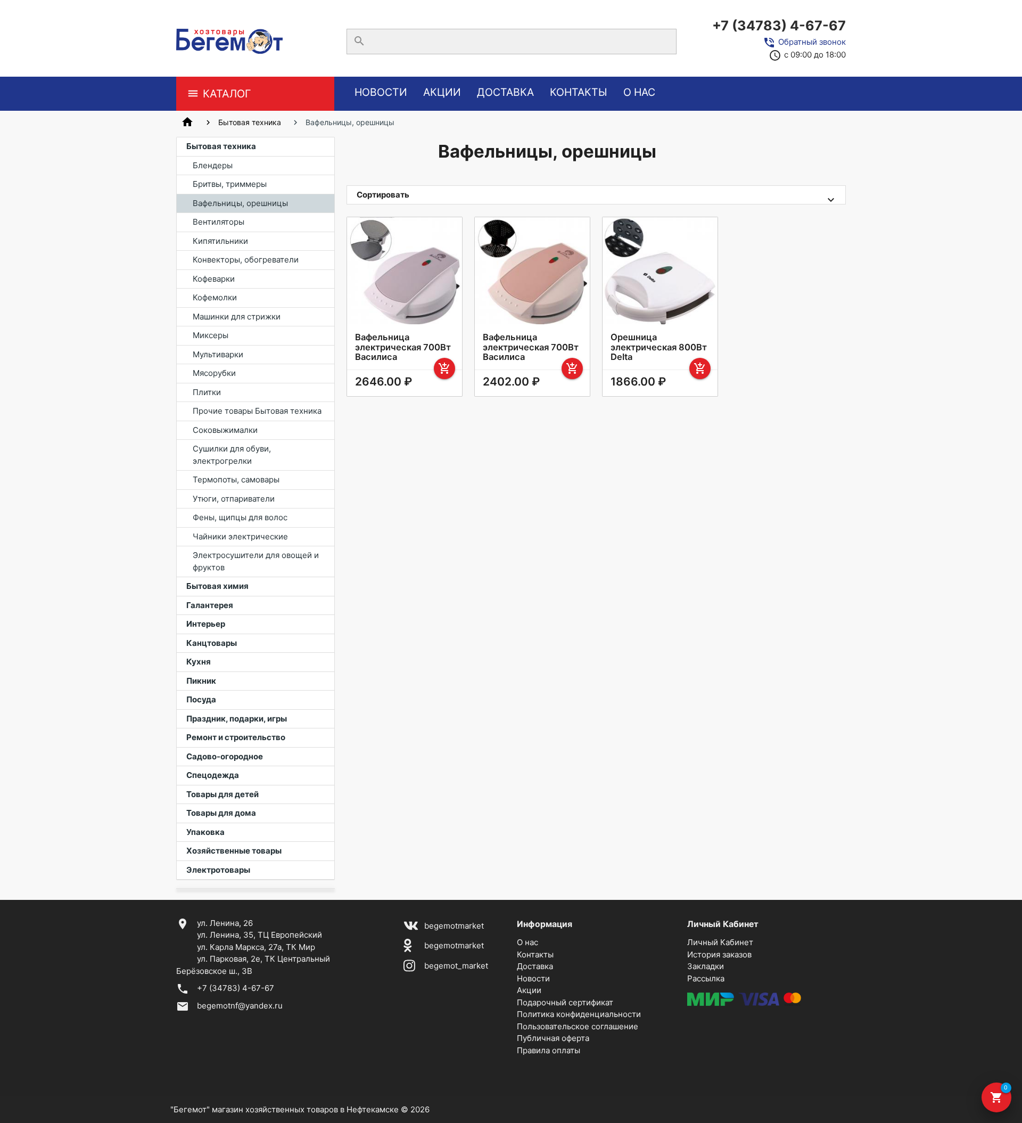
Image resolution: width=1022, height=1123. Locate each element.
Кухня (198, 662)
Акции (442, 92)
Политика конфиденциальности (579, 1014)
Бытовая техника (249, 122)
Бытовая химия (217, 586)
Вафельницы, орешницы (240, 203)
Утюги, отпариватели (234, 499)
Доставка (505, 92)
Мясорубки (214, 373)
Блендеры (213, 165)
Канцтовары (211, 643)
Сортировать (383, 195)
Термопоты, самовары (236, 479)
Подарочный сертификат (565, 1002)
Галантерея (209, 605)
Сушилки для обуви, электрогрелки (232, 455)
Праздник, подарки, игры (236, 719)
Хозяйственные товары (234, 851)
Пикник (201, 681)
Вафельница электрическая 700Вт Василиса (403, 347)
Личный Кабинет (720, 942)
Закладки (705, 966)
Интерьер (205, 624)
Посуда (201, 699)
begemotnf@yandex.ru (240, 1006)
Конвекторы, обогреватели (246, 260)
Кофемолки (215, 297)
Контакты (578, 92)
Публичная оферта (553, 1038)
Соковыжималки (225, 430)
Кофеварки (214, 279)
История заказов (719, 954)
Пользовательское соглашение (577, 1026)
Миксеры (210, 335)
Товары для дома (221, 813)
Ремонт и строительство (235, 737)
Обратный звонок (812, 42)
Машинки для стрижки (237, 317)
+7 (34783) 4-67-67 (779, 26)
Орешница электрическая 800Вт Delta (659, 347)
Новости (381, 92)
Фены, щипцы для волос (240, 517)
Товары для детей (222, 794)
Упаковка (205, 832)
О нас (639, 92)
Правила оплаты (548, 1050)
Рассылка (705, 978)
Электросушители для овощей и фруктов (256, 561)
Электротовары (218, 870)
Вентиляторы (218, 222)
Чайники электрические (240, 536)
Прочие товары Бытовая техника (257, 411)
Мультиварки (218, 354)
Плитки (207, 392)
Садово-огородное (224, 756)
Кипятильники (220, 241)
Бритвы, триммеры (230, 184)
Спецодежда (212, 775)
